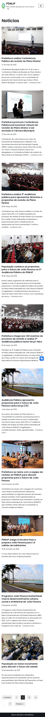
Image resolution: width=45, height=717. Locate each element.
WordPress (29, 715)
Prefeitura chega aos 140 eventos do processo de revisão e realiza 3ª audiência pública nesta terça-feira (22, 338)
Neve (13, 715)
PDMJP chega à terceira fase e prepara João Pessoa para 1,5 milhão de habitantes (19, 542)
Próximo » (20, 704)
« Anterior (7, 697)
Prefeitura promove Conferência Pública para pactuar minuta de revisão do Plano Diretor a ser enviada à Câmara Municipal (20, 126)
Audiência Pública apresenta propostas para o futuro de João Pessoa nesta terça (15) (20, 402)
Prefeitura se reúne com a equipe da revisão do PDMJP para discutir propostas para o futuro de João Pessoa (22, 476)
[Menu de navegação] (40, 6)
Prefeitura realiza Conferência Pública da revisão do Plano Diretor (21, 60)
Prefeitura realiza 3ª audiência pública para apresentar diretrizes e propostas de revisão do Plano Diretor (22, 198)
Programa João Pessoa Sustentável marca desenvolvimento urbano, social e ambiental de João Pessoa (22, 598)
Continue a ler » (35, 82)
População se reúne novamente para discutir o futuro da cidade (20, 665)
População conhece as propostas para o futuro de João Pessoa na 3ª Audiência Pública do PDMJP (21, 269)
